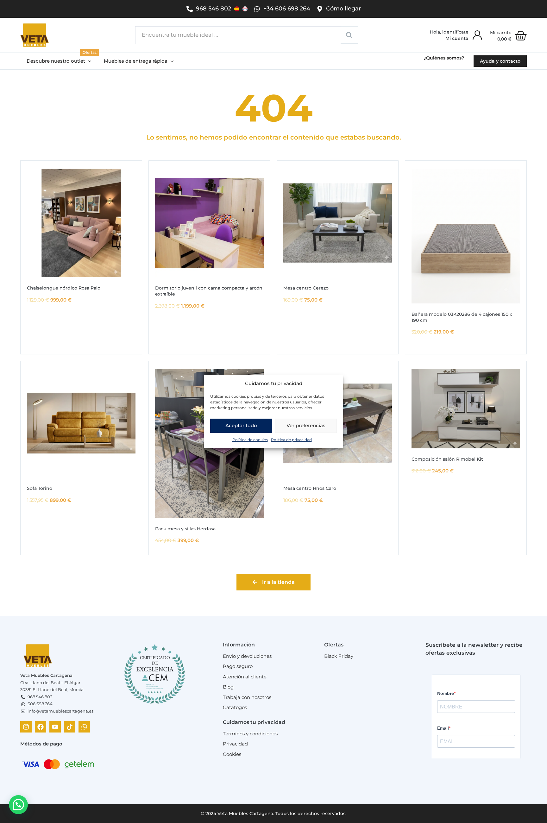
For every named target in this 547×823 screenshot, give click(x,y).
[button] (58, 61)
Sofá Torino (39, 488)
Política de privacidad (291, 439)
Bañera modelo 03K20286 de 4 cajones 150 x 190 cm (462, 317)
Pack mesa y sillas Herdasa (185, 528)
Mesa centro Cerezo (306, 287)
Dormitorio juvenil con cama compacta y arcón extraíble (208, 290)
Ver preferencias (305, 425)
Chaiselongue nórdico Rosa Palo (63, 287)
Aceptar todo (241, 425)
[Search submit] (349, 35)
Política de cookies (250, 439)
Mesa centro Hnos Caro (309, 488)
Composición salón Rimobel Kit (447, 459)
